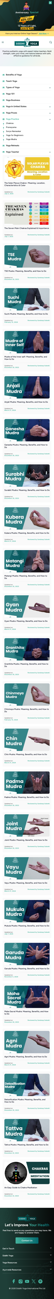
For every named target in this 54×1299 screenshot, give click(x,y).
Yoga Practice (12, 119)
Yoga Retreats (12, 145)
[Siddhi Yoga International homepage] (27, 1217)
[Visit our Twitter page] (34, 1281)
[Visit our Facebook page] (14, 1281)
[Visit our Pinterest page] (40, 1281)
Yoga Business (13, 100)
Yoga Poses (11, 112)
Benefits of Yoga (14, 74)
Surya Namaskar (13, 131)
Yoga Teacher (12, 152)
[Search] (50, 42)
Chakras (10, 123)
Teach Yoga (11, 81)
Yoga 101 (10, 93)
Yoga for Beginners (14, 135)
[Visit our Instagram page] (20, 1281)
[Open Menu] (2, 42)
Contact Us (27, 1240)
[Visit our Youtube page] (27, 1281)
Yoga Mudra (11, 139)
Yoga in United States (16, 106)
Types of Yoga (13, 87)
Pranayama (11, 127)
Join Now (43, 33)
